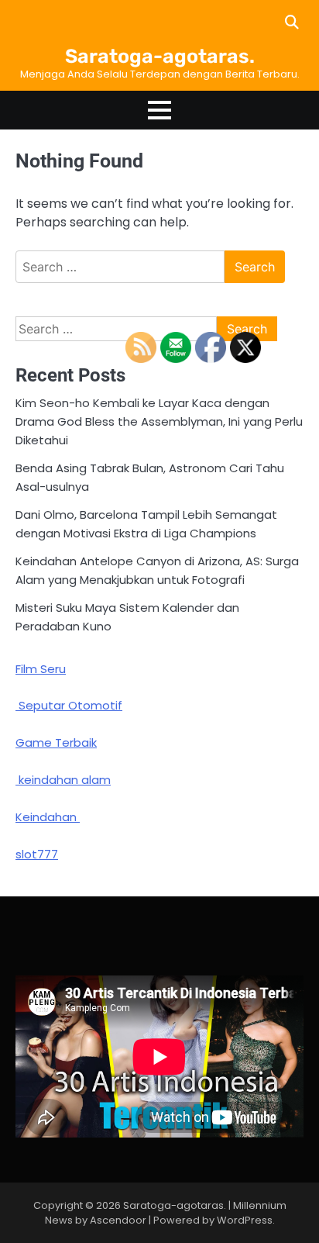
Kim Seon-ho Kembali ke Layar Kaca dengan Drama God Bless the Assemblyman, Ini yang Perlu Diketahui (159, 421)
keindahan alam (63, 780)
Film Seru (40, 669)
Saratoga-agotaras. (160, 56)
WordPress (245, 1220)
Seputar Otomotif (68, 705)
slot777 (36, 854)
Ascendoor (118, 1220)
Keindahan (47, 817)
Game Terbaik (56, 742)
